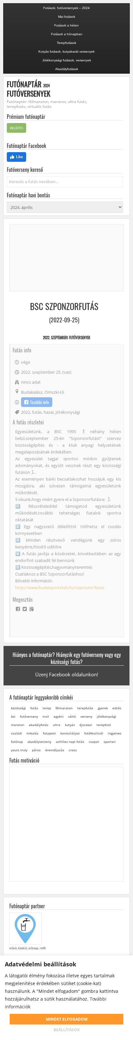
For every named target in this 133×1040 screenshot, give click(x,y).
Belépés (16, 128)
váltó (72, 716)
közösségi (18, 708)
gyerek (103, 708)
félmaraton (64, 708)
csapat (94, 741)
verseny (86, 716)
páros (36, 750)
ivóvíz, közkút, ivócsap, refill (27, 948)
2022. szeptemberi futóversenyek (66, 337)
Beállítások (67, 1030)
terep (47, 708)
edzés (116, 708)
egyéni (59, 716)
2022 (25, 412)
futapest (49, 733)
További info (39, 402)
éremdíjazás (54, 750)
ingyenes (114, 733)
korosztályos (70, 733)
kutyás (70, 725)
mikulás (32, 733)
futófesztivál (93, 733)
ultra (56, 725)
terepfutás (85, 708)
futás (37, 412)
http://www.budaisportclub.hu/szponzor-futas (59, 587)
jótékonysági (68, 412)
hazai (49, 412)
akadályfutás (38, 725)
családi (16, 733)
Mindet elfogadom (66, 1019)
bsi (13, 716)
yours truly (19, 750)
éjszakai (85, 725)
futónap (17, 741)
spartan (110, 741)
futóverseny (29, 716)
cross (73, 750)
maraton (17, 725)
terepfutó (104, 725)
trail (46, 716)
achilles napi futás (70, 741)
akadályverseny (39, 741)
